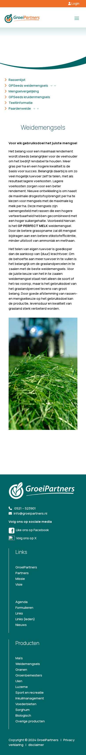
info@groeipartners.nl (30, 513)
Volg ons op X (25, 538)
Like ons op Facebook (32, 530)
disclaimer (36, 744)
